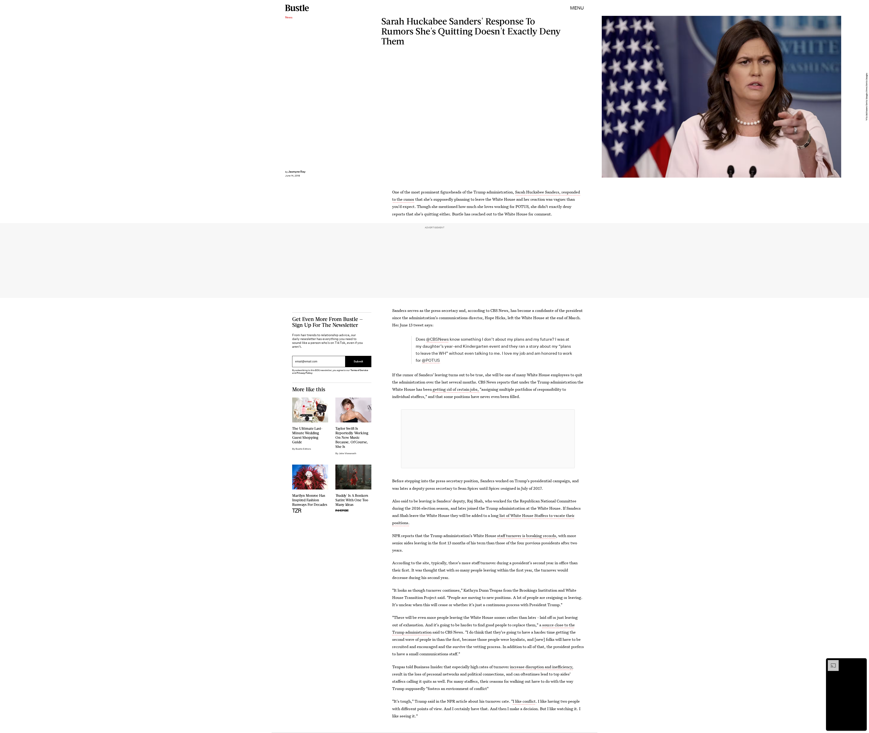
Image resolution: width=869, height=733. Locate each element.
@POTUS (431, 360)
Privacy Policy (305, 372)
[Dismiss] (861, 662)
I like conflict (524, 701)
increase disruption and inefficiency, (541, 666)
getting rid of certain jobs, (456, 389)
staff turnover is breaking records (526, 535)
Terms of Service (359, 370)
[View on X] (488, 438)
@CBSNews (437, 339)
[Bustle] (297, 8)
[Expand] (831, 662)
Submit (358, 361)
